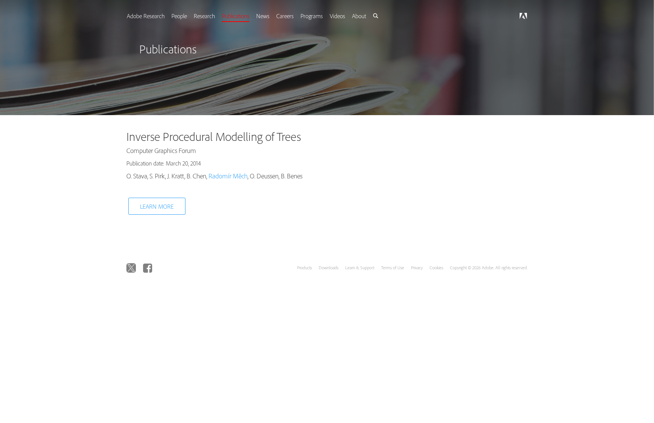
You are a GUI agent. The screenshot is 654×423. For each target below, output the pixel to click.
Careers (295, 16)
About (371, 16)
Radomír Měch (228, 176)
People (186, 16)
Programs (322, 16)
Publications (244, 16)
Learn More (157, 206)
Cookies (436, 267)
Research (212, 16)
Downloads (328, 267)
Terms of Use (392, 267)
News (272, 16)
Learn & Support (359, 267)
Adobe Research (152, 16)
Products (304, 267)
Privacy (417, 267)
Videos (349, 16)
